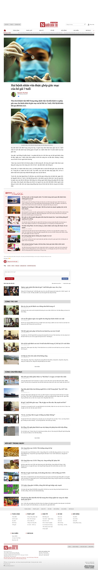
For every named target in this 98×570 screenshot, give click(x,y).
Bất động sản (46, 516)
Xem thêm (37, 366)
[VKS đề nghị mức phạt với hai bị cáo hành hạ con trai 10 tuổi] (11, 335)
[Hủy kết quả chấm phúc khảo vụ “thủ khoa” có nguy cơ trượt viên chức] (11, 380)
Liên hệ (6, 24)
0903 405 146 (7, 563)
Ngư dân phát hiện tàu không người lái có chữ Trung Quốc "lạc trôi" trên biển (44, 390)
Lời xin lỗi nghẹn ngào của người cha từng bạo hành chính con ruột (42, 319)
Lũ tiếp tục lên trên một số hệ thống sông (34, 356)
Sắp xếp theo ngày (67, 283)
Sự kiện (14, 520)
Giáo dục (60, 518)
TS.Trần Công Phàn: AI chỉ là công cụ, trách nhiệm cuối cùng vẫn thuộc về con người (44, 226)
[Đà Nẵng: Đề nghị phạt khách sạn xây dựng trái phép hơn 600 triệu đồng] (11, 431)
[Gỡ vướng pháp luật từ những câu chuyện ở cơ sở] (14, 239)
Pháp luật (29, 30)
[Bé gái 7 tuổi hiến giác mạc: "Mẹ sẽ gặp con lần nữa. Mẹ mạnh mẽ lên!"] (11, 406)
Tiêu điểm (14, 516)
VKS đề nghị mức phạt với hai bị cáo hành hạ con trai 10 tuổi (40, 331)
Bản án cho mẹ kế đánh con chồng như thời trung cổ (38, 306)
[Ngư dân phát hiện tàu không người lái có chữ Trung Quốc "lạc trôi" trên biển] (11, 393)
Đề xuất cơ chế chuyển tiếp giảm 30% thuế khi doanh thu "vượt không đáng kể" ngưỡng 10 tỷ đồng (45, 218)
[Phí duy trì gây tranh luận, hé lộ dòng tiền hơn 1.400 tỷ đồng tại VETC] (11, 476)
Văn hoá (60, 520)
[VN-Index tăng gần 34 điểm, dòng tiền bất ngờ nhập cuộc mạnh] (11, 489)
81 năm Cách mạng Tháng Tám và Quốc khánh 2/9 (42, 32)
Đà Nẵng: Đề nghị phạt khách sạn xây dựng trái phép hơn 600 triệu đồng (44, 427)
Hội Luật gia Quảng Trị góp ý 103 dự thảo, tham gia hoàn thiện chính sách (43, 244)
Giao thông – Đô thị (62, 524)
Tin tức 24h (83, 546)
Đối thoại (14, 522)
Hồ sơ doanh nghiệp (47, 522)
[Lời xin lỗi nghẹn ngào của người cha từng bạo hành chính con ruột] (11, 322)
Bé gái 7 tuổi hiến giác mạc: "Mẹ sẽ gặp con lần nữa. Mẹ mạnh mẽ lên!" (43, 402)
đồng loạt (17, 265)
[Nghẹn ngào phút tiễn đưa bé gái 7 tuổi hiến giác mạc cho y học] (11, 291)
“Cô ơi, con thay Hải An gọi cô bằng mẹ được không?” (38, 415)
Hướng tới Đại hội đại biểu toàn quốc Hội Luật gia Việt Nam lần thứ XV (68, 32)
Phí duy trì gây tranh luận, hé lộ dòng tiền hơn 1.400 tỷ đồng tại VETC (43, 473)
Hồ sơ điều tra (30, 520)
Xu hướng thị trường (47, 524)
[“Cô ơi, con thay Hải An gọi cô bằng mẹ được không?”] (11, 418)
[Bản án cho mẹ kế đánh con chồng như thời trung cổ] (11, 310)
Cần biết (75, 520)
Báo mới (91, 546)
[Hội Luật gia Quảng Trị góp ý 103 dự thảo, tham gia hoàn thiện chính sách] (14, 247)
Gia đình (75, 516)
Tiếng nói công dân (31, 522)
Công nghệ (45, 528)
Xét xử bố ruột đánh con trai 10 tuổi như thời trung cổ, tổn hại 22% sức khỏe (45, 343)
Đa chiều (76, 30)
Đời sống (64, 30)
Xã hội (52, 30)
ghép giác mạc (23, 265)
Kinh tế (41, 30)
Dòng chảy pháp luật (32, 516)
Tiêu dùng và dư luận (48, 526)
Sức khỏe (75, 518)
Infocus (88, 30)
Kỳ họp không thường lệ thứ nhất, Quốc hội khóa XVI (19, 32)
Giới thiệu (75, 546)
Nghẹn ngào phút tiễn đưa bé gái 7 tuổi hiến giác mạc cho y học (41, 287)
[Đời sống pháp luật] (79, 567)
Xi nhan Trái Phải (16, 538)
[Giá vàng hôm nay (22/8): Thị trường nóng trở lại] (11, 452)
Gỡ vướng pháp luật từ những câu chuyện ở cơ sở (37, 236)
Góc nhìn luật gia (31, 518)
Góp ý (11, 24)
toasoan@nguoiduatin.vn (9, 565)
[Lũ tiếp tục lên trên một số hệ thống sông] (11, 359)
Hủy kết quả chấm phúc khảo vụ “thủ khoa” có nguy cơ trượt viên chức (43, 377)
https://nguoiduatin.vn (8, 551)
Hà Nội (9, 265)
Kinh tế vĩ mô (46, 520)
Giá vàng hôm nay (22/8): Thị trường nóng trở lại (36, 448)
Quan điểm (14, 536)
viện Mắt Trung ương (31, 265)
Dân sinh (60, 516)
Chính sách (15, 518)
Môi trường (60, 522)
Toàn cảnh (16, 30)
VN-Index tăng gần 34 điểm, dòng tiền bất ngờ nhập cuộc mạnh (41, 485)
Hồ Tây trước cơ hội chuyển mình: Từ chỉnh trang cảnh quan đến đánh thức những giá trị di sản (44, 197)
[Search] (84, 24)
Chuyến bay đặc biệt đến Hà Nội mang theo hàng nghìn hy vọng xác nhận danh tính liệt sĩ (44, 498)
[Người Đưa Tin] (30, 547)
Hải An (13, 265)
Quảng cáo (17, 24)
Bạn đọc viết (15, 540)
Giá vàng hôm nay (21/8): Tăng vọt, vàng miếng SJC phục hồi (40, 460)
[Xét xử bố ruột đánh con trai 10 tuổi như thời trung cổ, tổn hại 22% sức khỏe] (11, 347)
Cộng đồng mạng (77, 522)
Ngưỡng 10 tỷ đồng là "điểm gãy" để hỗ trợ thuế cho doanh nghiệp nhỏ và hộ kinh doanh (44, 208)
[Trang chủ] (49, 24)
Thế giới (14, 524)
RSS (70, 546)
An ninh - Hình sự (31, 524)
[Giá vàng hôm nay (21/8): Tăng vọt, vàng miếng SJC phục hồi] (11, 464)
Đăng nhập (65, 278)
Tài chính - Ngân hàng (48, 518)
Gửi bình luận (9, 278)
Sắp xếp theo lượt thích (56, 283)
